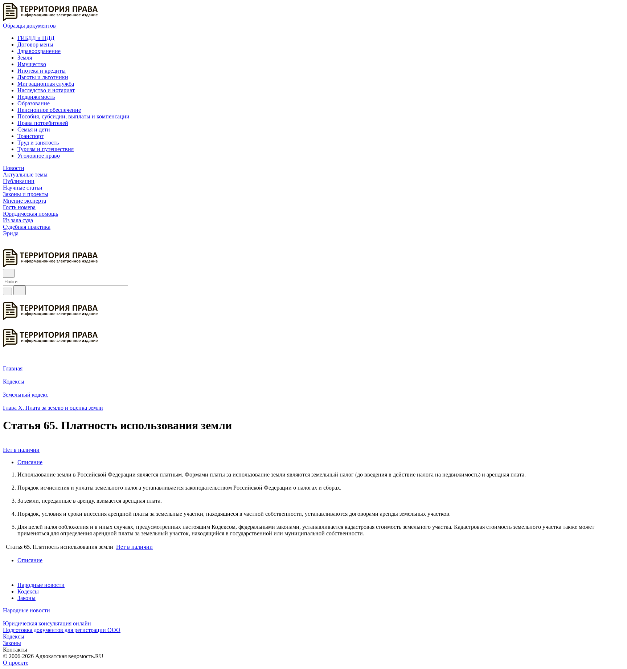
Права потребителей (42, 123)
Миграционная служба (45, 84)
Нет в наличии (21, 450)
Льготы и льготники (42, 77)
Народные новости (41, 585)
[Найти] (19, 290)
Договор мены (35, 44)
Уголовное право (38, 156)
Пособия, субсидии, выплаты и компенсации (73, 116)
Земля (24, 57)
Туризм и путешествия (45, 149)
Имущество (31, 64)
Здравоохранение (39, 51)
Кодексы (28, 591)
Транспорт (30, 136)
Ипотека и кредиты (41, 71)
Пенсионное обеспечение (49, 110)
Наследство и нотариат (46, 90)
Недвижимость (36, 97)
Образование (33, 103)
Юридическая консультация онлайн (47, 623)
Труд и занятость (38, 142)
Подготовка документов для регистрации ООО (61, 630)
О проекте (15, 663)
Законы (26, 598)
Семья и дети (33, 129)
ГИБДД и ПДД (35, 38)
